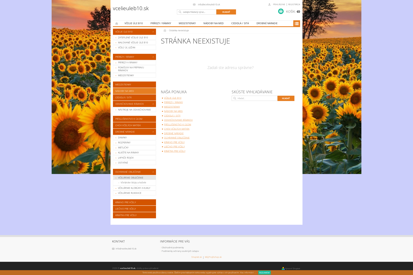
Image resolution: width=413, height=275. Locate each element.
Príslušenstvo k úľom (128, 118)
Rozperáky (124, 142)
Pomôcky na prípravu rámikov (131, 69)
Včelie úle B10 (134, 23)
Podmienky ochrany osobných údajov (180, 251)
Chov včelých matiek (128, 125)
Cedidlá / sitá (240, 23)
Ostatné (123, 162)
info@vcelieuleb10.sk (126, 248)
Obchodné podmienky (173, 247)
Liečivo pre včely (125, 208)
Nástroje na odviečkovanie (134, 109)
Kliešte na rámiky (128, 152)
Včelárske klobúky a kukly (134, 187)
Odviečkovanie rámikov (129, 103)
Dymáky (122, 137)
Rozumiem (264, 272)
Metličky (123, 147)
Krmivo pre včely (125, 202)
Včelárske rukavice (129, 192)
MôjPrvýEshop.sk (213, 257)
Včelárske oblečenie (130, 177)
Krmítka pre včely (125, 215)
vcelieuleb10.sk (131, 8)
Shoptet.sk (196, 257)
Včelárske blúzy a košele (133, 182)
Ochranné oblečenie (128, 171)
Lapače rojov (126, 157)
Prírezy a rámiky (127, 62)
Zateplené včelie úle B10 (133, 37)
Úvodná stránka (117, 23)
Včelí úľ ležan (126, 47)
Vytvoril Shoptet (292, 268)
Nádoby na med (213, 23)
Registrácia (294, 4)
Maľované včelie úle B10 (133, 42)
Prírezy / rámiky (161, 23)
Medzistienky (187, 23)
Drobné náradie (267, 23)
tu (255, 272)
